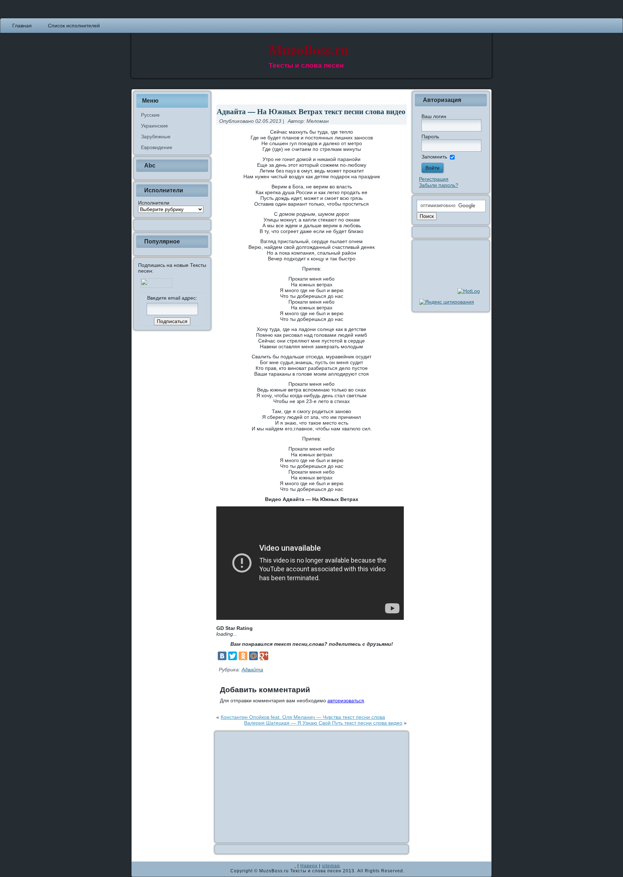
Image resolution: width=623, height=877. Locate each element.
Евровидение (156, 147)
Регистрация (434, 179)
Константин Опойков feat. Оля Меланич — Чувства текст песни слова (303, 717)
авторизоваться (345, 700)
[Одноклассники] (243, 656)
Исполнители (153, 203)
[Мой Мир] (253, 656)
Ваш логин (433, 116)
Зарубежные (156, 136)
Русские (150, 115)
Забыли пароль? (438, 185)
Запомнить (434, 157)
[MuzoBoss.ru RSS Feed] (139, 869)
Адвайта (252, 669)
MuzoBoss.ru (309, 49)
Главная (22, 25)
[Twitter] (232, 656)
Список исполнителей (74, 25)
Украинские (154, 126)
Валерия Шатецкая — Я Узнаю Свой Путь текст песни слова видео (323, 723)
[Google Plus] (264, 656)
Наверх (309, 865)
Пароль (430, 136)
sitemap (331, 865)
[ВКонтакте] (222, 656)
